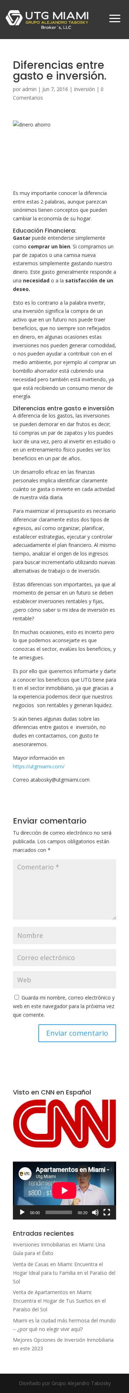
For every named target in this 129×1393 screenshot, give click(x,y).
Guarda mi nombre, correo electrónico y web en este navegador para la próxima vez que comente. (64, 1006)
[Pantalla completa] (106, 1212)
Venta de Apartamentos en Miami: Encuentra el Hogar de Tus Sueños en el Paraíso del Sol (59, 1301)
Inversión (84, 89)
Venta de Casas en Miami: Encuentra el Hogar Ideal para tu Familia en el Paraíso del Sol (64, 1273)
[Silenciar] (95, 1212)
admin (29, 89)
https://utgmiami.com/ (38, 766)
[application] (64, 1190)
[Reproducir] (22, 1212)
